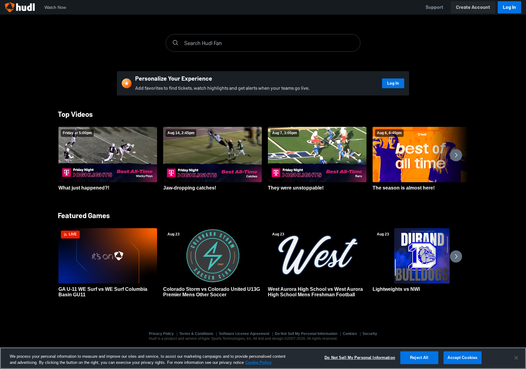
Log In (509, 7)
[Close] (516, 357)
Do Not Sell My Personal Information (306, 334)
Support (434, 7)
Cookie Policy (258, 362)
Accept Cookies (462, 357)
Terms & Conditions (196, 334)
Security (370, 334)
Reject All (419, 357)
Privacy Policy (161, 334)
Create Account (473, 7)
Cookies (350, 334)
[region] (263, 358)
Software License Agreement (244, 334)
